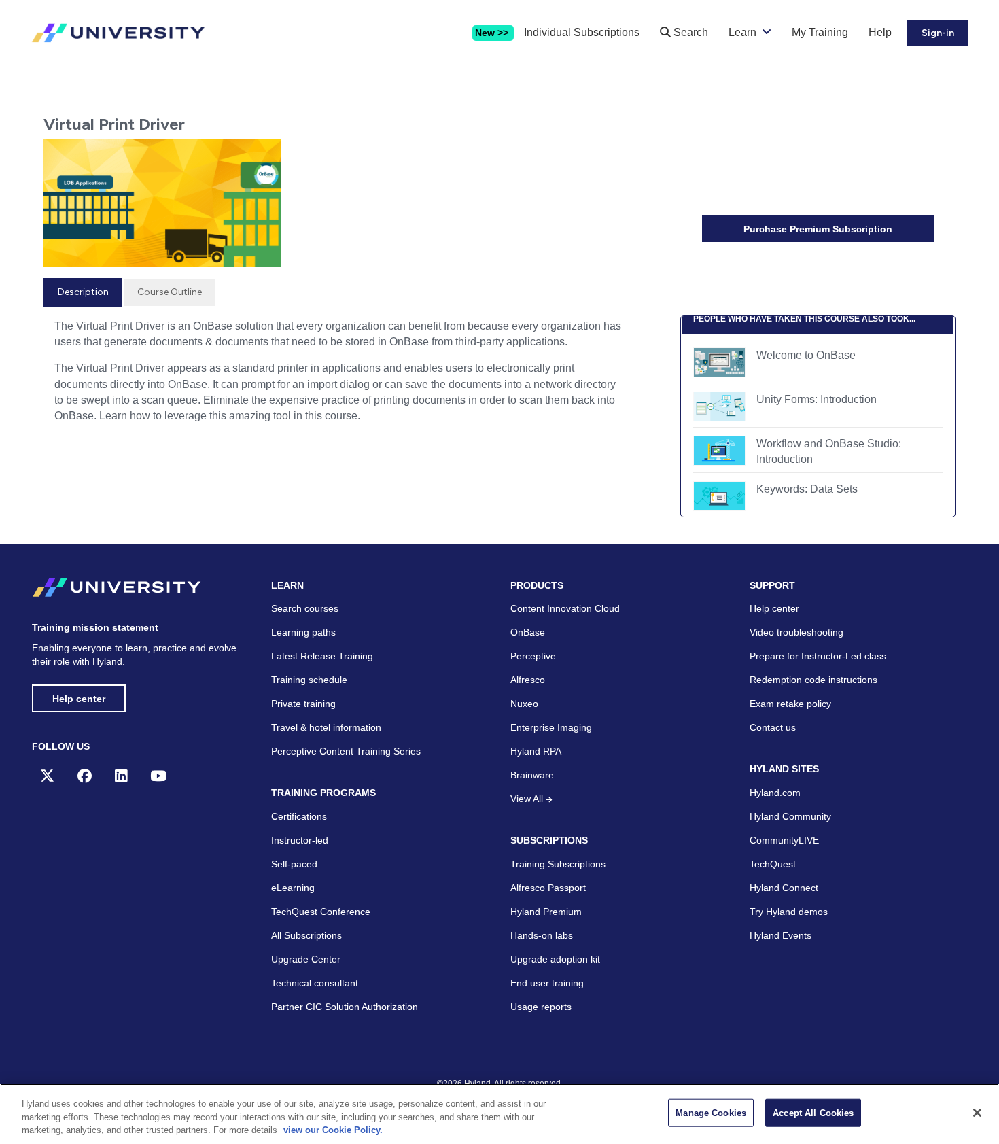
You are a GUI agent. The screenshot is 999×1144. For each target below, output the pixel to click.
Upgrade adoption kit (555, 959)
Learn (742, 32)
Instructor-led (299, 840)
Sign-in (938, 33)
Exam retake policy (790, 703)
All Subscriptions (306, 935)
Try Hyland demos (789, 911)
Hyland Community (790, 816)
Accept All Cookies (813, 1112)
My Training (820, 32)
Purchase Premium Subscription (817, 229)
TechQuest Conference (320, 911)
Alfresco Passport (548, 887)
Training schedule (309, 679)
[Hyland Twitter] (47, 776)
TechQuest (773, 864)
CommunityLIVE (784, 840)
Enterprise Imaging (551, 727)
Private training (303, 703)
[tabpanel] (340, 376)
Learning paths (303, 632)
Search (689, 32)
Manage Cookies (711, 1112)
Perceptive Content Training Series (346, 751)
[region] (499, 1114)
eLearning (293, 887)
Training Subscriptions (558, 864)
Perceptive (533, 656)
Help (880, 32)
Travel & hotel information (326, 727)
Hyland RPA (535, 751)
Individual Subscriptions (581, 32)
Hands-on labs (541, 935)
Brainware (532, 774)
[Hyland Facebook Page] (84, 776)
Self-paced (294, 864)
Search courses (304, 608)
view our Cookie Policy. (333, 1130)
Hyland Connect (784, 887)
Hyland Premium (546, 911)
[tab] (82, 292)
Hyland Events (780, 935)
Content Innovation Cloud (565, 608)
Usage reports (541, 1006)
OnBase (527, 632)
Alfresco (527, 679)
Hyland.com (775, 792)
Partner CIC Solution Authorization (344, 1006)
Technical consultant (314, 982)
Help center (78, 698)
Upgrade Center (305, 959)
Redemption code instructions (813, 679)
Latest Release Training (322, 656)
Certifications (299, 816)
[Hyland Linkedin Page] (121, 776)
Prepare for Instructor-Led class (818, 656)
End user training (547, 982)
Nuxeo (524, 703)
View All (528, 798)
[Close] (977, 1113)
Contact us (773, 727)
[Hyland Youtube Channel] (158, 776)
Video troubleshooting (796, 632)
